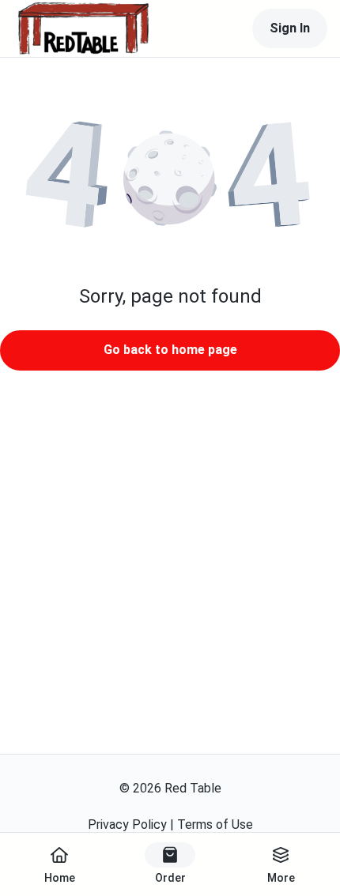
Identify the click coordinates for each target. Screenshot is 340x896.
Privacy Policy (127, 824)
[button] (170, 178)
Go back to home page (170, 349)
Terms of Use (215, 824)
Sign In (290, 28)
